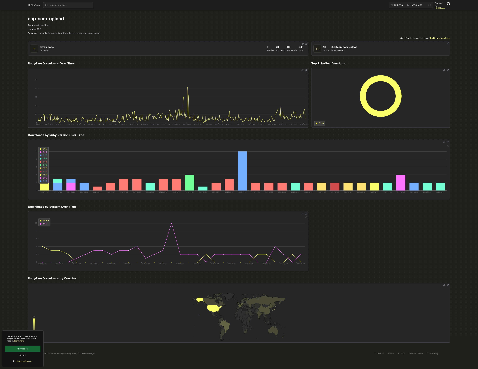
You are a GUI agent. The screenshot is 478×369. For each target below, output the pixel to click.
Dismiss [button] (22, 355)
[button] (22, 361)
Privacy (391, 353)
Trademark (379, 353)
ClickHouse (440, 8)
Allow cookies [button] (22, 349)
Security (401, 353)
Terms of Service (416, 353)
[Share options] (302, 43)
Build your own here (440, 38)
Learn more (19, 341)
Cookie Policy (432, 353)
